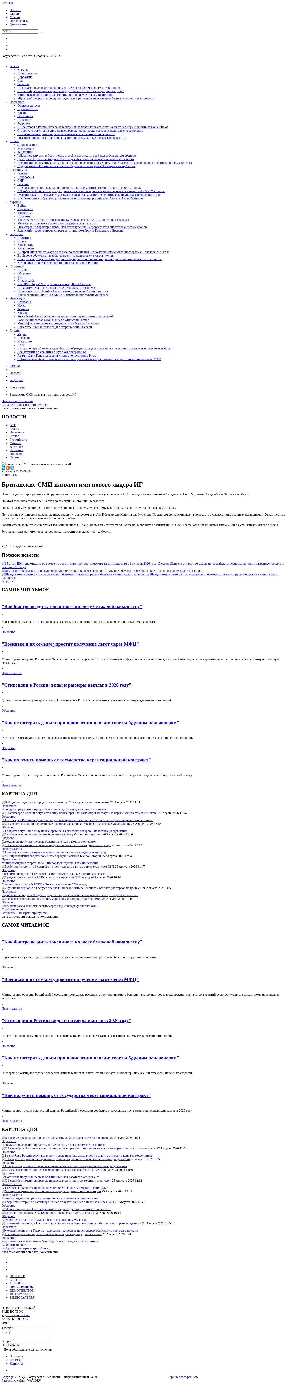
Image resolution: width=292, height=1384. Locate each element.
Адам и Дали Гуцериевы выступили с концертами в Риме (56, 355)
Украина (15, 202)
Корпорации (25, 148)
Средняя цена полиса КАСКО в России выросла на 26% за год (44, 884)
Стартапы (24, 302)
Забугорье (16, 234)
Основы (22, 173)
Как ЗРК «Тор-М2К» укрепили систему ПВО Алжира (54, 284)
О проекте (16, 1356)
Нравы (22, 241)
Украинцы (24, 212)
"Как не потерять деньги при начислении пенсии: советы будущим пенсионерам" (90, 722)
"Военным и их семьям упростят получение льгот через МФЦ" (70, 644)
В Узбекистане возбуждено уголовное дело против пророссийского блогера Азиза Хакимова (80, 198)
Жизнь (21, 112)
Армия (22, 269)
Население (17, 102)
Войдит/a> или (12, 404)
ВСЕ (13, 425)
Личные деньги (28, 144)
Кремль (22, 69)
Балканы (23, 184)
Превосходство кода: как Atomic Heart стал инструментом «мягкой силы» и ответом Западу (79, 187)
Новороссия (25, 177)
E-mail (6, 1332)
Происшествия (27, 109)
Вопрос (8, 1341)
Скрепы (15, 330)
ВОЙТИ (7, 3)
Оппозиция (25, 116)
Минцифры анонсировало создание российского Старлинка (58, 323)
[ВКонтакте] (3, 468)
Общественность (28, 105)
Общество (8, 632)
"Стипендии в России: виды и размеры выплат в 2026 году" (66, 685)
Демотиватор (18, 24)
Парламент (24, 77)
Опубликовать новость (17, 401)
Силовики (16, 266)
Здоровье (23, 123)
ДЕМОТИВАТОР (22, 1290)
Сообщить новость (14, 909)
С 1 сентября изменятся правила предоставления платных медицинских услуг (70, 91)
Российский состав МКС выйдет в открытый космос (53, 319)
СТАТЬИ (16, 1279)
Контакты (16, 1363)
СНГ (20, 180)
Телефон (8, 1328)
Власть (14, 66)
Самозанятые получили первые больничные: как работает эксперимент (66, 134)
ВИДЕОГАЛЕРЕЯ (22, 1297)
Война (21, 205)
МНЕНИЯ (17, 1283)
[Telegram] (12, 468)
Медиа (21, 334)
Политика (24, 237)
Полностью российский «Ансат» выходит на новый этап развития (62, 291)
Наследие (23, 337)
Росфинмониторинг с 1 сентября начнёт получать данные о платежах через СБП (72, 137)
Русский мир (18, 169)
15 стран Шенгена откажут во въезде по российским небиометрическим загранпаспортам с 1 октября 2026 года (93, 252)
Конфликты (25, 244)
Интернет (24, 119)
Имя (5, 1323)
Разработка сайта (13, 1380)
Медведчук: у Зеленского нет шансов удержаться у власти (56, 223)
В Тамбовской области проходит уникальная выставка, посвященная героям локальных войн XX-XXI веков (91, 191)
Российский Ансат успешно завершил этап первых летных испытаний (65, 316)
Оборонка (24, 273)
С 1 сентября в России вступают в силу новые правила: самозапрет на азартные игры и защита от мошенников (92, 127)
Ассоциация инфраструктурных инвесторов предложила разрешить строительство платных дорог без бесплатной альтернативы (104, 162)
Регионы (23, 84)
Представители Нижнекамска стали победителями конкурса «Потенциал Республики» (76, 166)
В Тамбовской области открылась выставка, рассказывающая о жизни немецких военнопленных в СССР (89, 359)
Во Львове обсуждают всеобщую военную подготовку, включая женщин (66, 255)
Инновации (17, 298)
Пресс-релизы (19, 20)
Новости (15, 10)
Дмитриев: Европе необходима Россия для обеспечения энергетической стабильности (75, 159)
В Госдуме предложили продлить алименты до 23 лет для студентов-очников (69, 87)
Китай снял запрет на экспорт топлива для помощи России (57, 262)
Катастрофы (25, 248)
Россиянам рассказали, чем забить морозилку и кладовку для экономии (50, 906)
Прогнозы (24, 216)
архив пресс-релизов (184, 1377)
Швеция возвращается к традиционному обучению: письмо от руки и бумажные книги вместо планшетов (89, 259)
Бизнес (14, 141)
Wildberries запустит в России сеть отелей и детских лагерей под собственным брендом (76, 155)
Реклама (15, 1360)
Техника (23, 309)
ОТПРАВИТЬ (11, 1345)
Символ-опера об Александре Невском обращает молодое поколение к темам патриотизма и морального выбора (93, 348)
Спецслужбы (26, 280)
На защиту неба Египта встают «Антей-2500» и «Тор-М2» (57, 287)
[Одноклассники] (8, 468)
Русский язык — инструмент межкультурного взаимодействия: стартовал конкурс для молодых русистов (89, 194)
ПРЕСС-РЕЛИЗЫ (22, 1287)
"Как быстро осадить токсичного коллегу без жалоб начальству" (72, 606)
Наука (21, 305)
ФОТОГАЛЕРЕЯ (21, 1294)
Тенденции (25, 152)
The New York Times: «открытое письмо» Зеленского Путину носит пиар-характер (73, 219)
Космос (22, 312)
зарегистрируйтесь (35, 404)
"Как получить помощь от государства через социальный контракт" (76, 759)
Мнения (15, 17)
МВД (20, 277)
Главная (15, 366)
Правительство (27, 73)
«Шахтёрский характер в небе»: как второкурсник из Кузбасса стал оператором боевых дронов (82, 227)
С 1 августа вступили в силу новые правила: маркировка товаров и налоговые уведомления (80, 130)
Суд (20, 80)
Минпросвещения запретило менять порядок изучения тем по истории (65, 94)
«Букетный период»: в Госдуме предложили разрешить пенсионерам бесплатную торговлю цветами (85, 98)
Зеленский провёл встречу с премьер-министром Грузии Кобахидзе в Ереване (70, 230)
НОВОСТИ (17, 1276)
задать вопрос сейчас (16, 1315)
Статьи (14, 13)
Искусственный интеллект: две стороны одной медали (54, 327)
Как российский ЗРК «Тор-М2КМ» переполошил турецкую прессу (62, 294)
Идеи (21, 344)
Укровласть (25, 209)
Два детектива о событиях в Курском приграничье (51, 352)
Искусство (24, 341)
